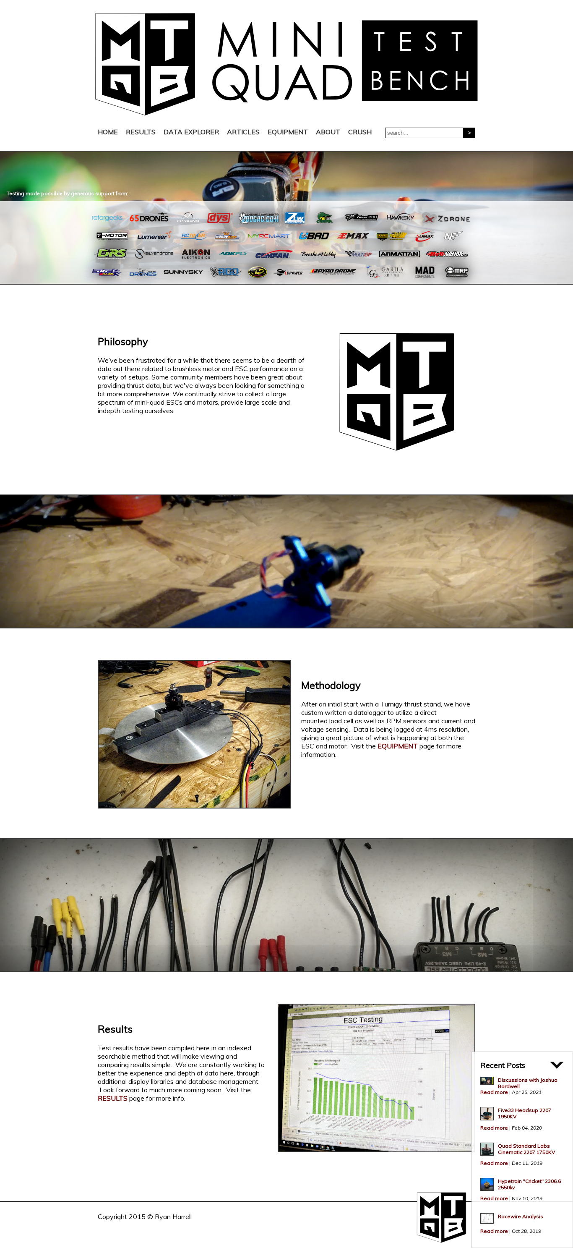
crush (360, 132)
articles (243, 132)
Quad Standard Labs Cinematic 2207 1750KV (526, 1149)
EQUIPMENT (398, 746)
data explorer (191, 132)
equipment (288, 132)
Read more (494, 1092)
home (108, 132)
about (328, 132)
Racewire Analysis (520, 1216)
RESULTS (113, 1098)
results (141, 132)
